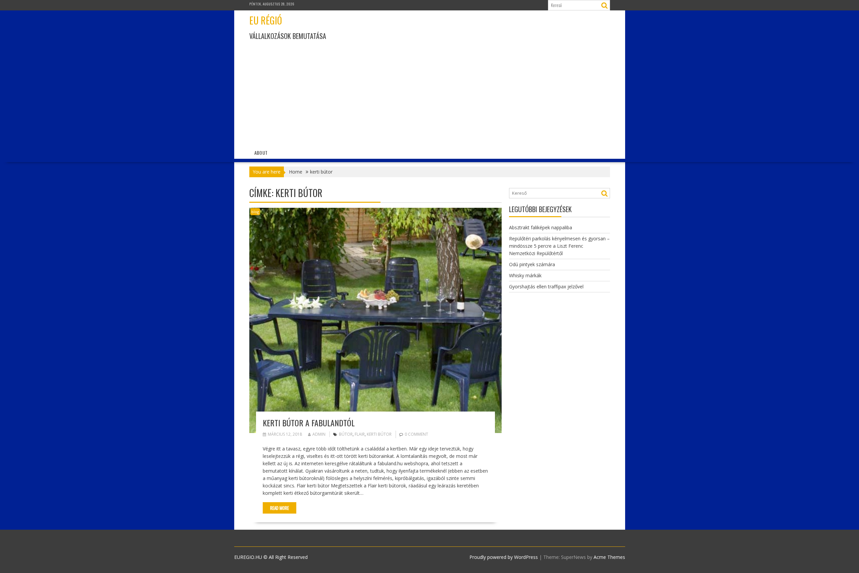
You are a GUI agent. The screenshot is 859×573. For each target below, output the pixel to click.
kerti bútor (379, 434)
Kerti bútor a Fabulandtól (309, 423)
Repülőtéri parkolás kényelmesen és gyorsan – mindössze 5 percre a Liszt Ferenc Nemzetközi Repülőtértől (559, 245)
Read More (279, 508)
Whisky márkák (525, 275)
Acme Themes (609, 557)
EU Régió (265, 20)
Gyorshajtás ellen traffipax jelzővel (546, 286)
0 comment (416, 434)
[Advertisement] (487, 95)
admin (318, 434)
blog (255, 211)
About (261, 152)
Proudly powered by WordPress (503, 557)
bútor (346, 434)
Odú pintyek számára (532, 264)
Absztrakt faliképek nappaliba (540, 227)
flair (360, 434)
